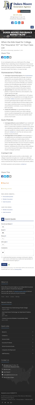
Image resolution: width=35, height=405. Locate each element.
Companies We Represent (8, 350)
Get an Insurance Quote (8, 346)
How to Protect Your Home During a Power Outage (15, 308)
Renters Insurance (7, 199)
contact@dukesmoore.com (10, 375)
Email (3, 230)
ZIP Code (4, 242)
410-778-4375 (7, 372)
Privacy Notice (20, 399)
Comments (4, 248)
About (7, 296)
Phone (3, 236)
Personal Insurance (8, 196)
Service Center (6, 339)
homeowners (29, 75)
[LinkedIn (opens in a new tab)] (19, 23)
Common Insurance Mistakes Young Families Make (15, 319)
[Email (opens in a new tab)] (10, 57)
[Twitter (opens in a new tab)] (16, 23)
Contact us (12, 132)
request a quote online (20, 291)
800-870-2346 (7, 369)
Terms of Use (11, 399)
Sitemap (17, 296)
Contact (12, 296)
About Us (4, 332)
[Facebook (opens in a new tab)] (12, 23)
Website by (29, 399)
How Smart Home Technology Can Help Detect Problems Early (16, 313)
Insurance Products (7, 342)
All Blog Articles (7, 188)
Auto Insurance (7, 202)
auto (25, 128)
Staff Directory (5, 353)
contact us (23, 164)
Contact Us (4, 335)
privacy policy (18, 269)
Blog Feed (6, 183)
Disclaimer (4, 399)
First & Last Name (6, 224)
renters (13, 99)
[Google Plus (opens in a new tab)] (22, 23)
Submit (4, 264)
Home (2, 296)
